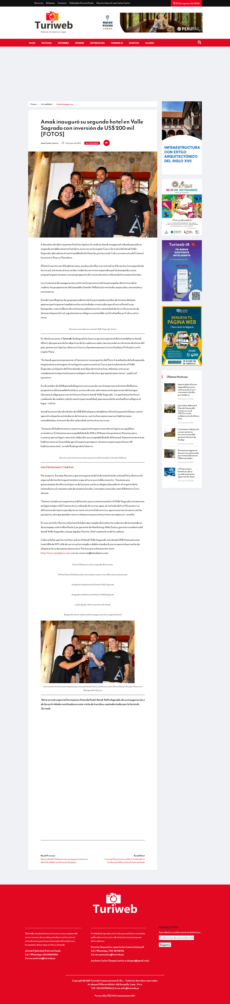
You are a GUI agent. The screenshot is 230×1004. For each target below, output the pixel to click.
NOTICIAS (47, 43)
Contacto (62, 3)
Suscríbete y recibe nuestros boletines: (180, 932)
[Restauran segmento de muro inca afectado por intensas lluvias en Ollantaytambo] (169, 453)
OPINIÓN (79, 43)
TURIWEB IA (117, 43)
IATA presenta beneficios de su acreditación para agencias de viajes (186, 472)
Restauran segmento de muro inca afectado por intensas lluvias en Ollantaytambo (188, 454)
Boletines (50, 3)
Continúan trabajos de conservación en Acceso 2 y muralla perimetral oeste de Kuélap (188, 434)
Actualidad (46, 104)
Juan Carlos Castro (49, 143)
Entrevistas (97, 43)
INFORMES (63, 43)
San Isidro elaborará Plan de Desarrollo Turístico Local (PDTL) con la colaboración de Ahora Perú (188, 412)
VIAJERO (149, 43)
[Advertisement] (115, 75)
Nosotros (38, 3)
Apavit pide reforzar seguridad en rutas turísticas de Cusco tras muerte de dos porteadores (187, 390)
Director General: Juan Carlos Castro (113, 3)
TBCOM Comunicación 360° (121, 995)
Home (33, 104)
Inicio (32, 43)
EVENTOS (134, 43)
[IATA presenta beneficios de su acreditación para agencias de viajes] (169, 472)
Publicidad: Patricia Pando (81, 3)
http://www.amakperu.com (55, 553)
